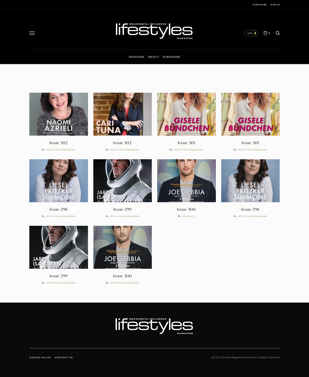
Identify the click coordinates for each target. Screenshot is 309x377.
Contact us (64, 357)
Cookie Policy (40, 357)
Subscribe (260, 4)
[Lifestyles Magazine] (155, 30)
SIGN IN (275, 4)
